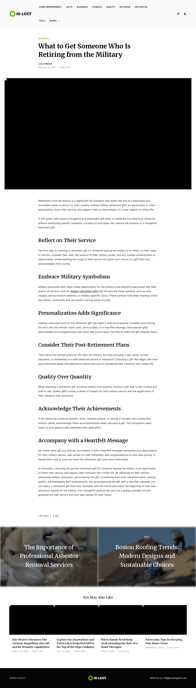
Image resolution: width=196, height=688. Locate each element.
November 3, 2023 (154, 647)
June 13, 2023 (63, 651)
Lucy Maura (45, 63)
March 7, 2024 (108, 651)
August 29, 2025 (20, 651)
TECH (42, 20)
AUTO (69, 7)
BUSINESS (82, 7)
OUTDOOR (124, 7)
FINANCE (97, 7)
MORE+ (53, 20)
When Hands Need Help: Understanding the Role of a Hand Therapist (119, 643)
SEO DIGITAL (141, 7)
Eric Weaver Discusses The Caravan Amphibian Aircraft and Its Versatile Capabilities (31, 643)
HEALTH (110, 7)
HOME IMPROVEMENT (50, 7)
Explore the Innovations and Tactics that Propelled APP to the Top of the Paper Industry (75, 643)
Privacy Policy (17, 678)
